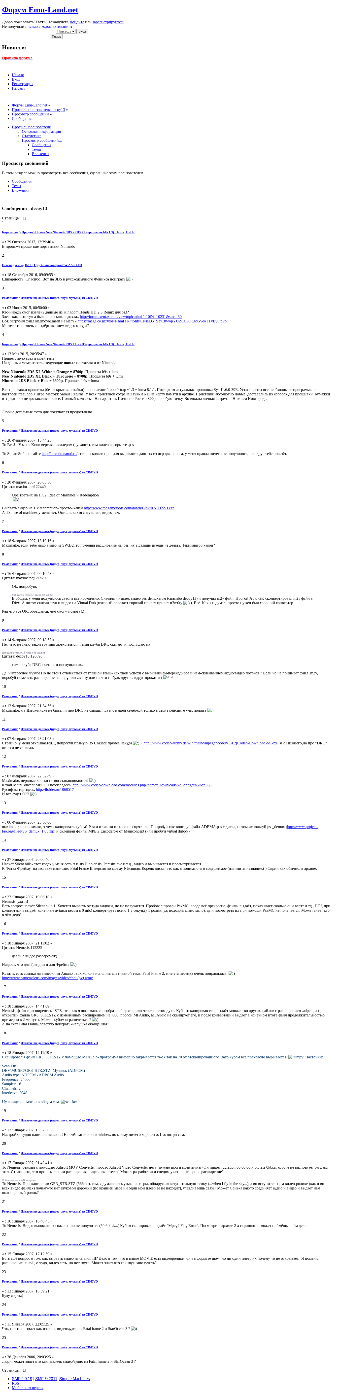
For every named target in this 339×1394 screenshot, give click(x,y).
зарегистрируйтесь (108, 22)
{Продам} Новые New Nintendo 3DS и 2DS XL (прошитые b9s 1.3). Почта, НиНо (77, 232)
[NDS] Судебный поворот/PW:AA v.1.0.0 (53, 265)
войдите (77, 22)
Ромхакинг (10, 298)
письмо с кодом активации (48, 26)
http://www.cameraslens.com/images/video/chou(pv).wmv (47, 978)
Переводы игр (12, 265)
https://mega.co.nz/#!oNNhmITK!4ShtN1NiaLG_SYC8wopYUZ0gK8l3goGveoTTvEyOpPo (152, 321)
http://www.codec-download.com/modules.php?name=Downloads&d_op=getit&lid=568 (141, 785)
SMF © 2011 (46, 1379)
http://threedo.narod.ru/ (59, 454)
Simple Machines (74, 1379)
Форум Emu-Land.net (40, 9)
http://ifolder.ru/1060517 (55, 789)
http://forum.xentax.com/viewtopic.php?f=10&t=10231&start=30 (131, 316)
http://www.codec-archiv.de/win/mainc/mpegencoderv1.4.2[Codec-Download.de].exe (210, 743)
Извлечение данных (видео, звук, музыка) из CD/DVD (59, 298)
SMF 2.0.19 (22, 1379)
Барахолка (10, 232)
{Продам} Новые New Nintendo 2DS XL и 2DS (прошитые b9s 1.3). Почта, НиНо (77, 344)
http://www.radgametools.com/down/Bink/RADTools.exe (129, 508)
